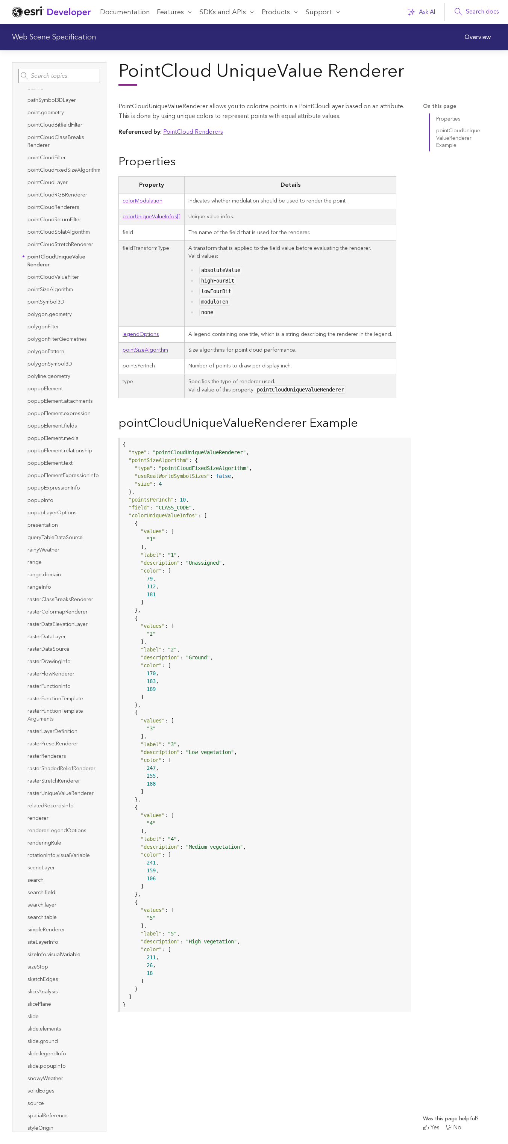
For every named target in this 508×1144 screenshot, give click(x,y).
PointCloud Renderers (193, 132)
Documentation (125, 12)
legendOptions (141, 334)
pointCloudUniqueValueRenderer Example (458, 138)
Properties (448, 119)
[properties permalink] (182, 162)
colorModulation (142, 201)
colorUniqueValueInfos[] (151, 216)
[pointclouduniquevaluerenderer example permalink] (364, 424)
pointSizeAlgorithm (145, 350)
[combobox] (59, 76)
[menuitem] (477, 37)
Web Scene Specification (54, 37)
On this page (439, 106)
